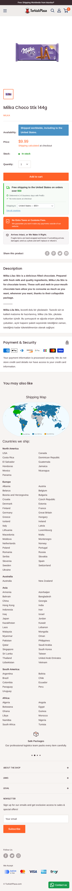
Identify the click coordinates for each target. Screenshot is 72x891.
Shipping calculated (28, 145)
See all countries (13, 210)
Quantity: (8, 164)
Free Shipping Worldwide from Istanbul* (36, 2)
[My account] (59, 10)
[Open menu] (5, 10)
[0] (66, 11)
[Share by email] (66, 253)
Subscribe (14, 828)
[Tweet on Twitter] (60, 253)
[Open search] (52, 10)
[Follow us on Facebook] (5, 855)
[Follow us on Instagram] (18, 855)
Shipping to (11, 206)
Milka (6, 115)
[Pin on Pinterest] (53, 253)
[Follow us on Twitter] (12, 855)
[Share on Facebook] (47, 253)
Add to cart (36, 176)
